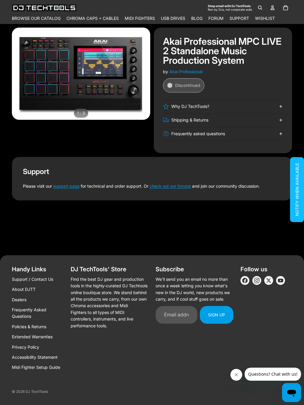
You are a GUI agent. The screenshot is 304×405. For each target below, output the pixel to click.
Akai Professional (185, 71)
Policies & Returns (29, 326)
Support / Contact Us (32, 279)
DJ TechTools (37, 391)
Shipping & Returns (189, 119)
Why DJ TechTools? (190, 106)
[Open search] (260, 7)
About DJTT (24, 289)
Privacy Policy (25, 347)
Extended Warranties (32, 336)
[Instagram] (256, 280)
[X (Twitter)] (268, 280)
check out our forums (170, 186)
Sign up (216, 314)
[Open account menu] (272, 7)
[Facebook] (244, 280)
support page (66, 186)
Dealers (19, 299)
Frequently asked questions (198, 133)
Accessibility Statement (35, 357)
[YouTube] (280, 280)
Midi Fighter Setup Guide (36, 367)
